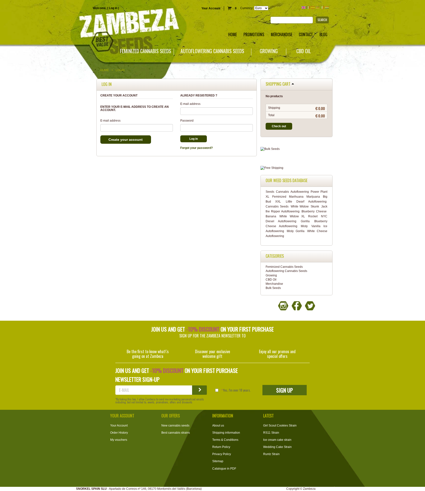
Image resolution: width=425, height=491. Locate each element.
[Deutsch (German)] (317, 7)
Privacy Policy (221, 454)
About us (218, 425)
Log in (113, 8)
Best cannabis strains (175, 432)
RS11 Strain (271, 432)
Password (187, 120)
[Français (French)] (308, 7)
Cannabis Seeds (277, 206)
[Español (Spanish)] (313, 7)
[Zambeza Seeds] (88, 24)
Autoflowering (299, 191)
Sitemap (217, 461)
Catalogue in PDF (224, 468)
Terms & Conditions (225, 440)
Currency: (246, 8)
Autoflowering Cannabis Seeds (212, 51)
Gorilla (305, 221)
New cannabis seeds (175, 425)
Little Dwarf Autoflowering (306, 201)
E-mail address (110, 120)
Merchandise (274, 283)
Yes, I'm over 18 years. (237, 390)
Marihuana (296, 196)
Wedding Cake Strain (277, 447)
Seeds (270, 191)
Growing (269, 51)
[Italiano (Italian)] (322, 7)
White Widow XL (292, 216)
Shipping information (226, 432)
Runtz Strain (271, 454)
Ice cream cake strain (277, 440)
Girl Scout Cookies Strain (280, 425)
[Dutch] (327, 7)
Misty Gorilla (295, 231)
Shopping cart (278, 84)
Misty (304, 226)
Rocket (313, 216)
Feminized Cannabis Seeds (145, 51)
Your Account (210, 8)
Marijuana (313, 196)
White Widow (300, 206)
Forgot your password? (196, 148)
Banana (271, 216)
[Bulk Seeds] (296, 149)
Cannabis (282, 191)
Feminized (279, 196)
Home (104, 70)
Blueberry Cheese (314, 211)
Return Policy (221, 447)
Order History (119, 432)
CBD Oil (303, 51)
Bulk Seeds (273, 288)
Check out (279, 126)
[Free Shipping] (296, 168)
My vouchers (118, 440)
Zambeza (309, 489)
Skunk (315, 206)
